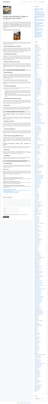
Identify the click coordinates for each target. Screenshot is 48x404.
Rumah (35, 339)
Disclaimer (30, 1)
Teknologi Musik (36, 367)
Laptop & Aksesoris (37, 201)
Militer (35, 228)
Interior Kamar (36, 151)
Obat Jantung (36, 242)
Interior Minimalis (37, 152)
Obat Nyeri (36, 244)
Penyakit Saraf (36, 277)
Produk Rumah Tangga (37, 325)
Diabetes (35, 95)
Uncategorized (14, 189)
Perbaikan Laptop (37, 302)
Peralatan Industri (37, 292)
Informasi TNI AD (37, 148)
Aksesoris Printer (37, 50)
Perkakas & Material (37, 306)
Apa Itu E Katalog (37, 59)
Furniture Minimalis (37, 128)
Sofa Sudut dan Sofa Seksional (39, 354)
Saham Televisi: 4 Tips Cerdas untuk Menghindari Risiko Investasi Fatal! (39, 20)
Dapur (35, 76)
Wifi (35, 391)
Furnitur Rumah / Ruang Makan (39, 122)
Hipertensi (36, 137)
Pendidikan (36, 267)
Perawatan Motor (37, 301)
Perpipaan (36, 316)
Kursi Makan (36, 196)
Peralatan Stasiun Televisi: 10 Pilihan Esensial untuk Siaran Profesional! (38, 9)
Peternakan (36, 319)
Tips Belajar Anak (37, 372)
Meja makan (36, 220)
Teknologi (35, 362)
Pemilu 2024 (36, 263)
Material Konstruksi (37, 214)
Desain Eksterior (36, 88)
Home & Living (36, 138)
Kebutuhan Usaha (37, 167)
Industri (35, 143)
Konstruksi (36, 187)
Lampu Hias (36, 199)
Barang (35, 66)
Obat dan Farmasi (37, 238)
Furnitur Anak (36, 112)
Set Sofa (35, 349)
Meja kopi (35, 219)
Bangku (5, 189)
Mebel (25, 1)
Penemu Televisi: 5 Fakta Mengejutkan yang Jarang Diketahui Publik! (38, 36)
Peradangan (36, 286)
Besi (35, 69)
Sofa (35, 352)
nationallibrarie (6, 1)
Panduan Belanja (37, 253)
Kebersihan (36, 163)
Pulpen (35, 329)
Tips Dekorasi (36, 373)
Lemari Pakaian (36, 206)
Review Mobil (36, 333)
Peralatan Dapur (36, 290)
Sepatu (35, 344)
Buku (35, 71)
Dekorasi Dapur (36, 78)
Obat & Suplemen (37, 234)
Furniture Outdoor (37, 129)
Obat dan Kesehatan (37, 239)
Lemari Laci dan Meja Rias (38, 205)
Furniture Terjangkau (37, 132)
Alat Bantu (36, 51)
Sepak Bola (36, 343)
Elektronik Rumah (37, 103)
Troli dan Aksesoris (37, 386)
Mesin (35, 224)
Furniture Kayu (36, 125)
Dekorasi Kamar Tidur (37, 83)
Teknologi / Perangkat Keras (38, 363)
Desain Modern (36, 93)
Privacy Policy (35, 1)
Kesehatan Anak (36, 180)
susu (35, 358)
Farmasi (35, 107)
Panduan (35, 252)
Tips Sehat (36, 377)
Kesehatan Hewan (37, 181)
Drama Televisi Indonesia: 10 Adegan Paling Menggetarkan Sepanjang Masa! (38, 23)
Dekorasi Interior (36, 79)
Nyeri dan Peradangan (37, 230)
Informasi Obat (36, 147)
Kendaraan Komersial (37, 171)
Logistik (35, 209)
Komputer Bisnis (36, 186)
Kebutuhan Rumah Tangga (38, 166)
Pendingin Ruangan (37, 268)
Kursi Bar (35, 191)
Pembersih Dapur (37, 262)
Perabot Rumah (36, 281)
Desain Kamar (36, 90)
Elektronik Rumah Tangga (38, 104)
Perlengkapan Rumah (37, 314)
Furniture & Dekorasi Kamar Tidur (39, 123)
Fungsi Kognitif (36, 109)
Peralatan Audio (36, 287)
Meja (35, 215)
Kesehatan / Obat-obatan (38, 175)
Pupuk (35, 330)
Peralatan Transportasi (37, 297)
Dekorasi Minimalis (37, 84)
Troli (35, 383)
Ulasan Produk (36, 387)
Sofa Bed (35, 353)
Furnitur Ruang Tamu (37, 119)
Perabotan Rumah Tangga (38, 285)
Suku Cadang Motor (37, 357)
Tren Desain (36, 382)
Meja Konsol (36, 218)
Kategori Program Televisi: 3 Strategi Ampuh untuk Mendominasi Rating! (38, 33)
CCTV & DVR (36, 75)
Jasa (35, 156)
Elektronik (35, 102)
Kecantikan (36, 168)
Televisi (35, 368)
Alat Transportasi (37, 55)
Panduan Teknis (36, 259)
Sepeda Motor (36, 345)
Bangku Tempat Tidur (37, 64)
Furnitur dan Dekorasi (37, 113)
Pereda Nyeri (36, 305)
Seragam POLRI (36, 348)
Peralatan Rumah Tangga (38, 296)
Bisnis (35, 70)
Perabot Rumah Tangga (38, 282)
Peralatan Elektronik (37, 291)
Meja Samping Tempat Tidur (38, 223)
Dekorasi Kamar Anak (37, 80)
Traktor (35, 378)
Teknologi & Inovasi (37, 364)
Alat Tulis (35, 56)
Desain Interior (36, 89)
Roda (35, 335)
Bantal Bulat (36, 65)
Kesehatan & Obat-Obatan (38, 177)
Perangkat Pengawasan (38, 300)
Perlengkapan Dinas (37, 310)
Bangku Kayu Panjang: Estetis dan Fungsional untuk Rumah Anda (12, 191)
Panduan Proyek (36, 258)
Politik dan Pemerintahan (38, 320)
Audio (35, 60)
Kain (35, 157)
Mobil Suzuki (36, 229)
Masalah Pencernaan (37, 210)
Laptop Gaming (36, 204)
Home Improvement (37, 139)
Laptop (35, 200)
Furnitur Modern (36, 118)
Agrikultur (35, 46)
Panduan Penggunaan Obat (38, 257)
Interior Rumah (36, 153)
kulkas (35, 190)
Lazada (16, 40)
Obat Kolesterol (36, 243)
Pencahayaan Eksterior (37, 266)
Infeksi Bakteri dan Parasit (38, 144)
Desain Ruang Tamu (37, 94)
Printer (35, 321)
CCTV (35, 74)
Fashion (35, 108)
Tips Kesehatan (36, 376)
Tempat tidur (36, 369)
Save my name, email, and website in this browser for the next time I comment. (16, 214)
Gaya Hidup (36, 133)
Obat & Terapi (36, 235)
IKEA (35, 142)
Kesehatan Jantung (37, 182)
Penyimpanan (36, 278)
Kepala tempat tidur (37, 172)
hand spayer (36, 134)
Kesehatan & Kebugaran (38, 176)
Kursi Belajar (36, 195)
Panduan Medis (36, 254)
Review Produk (36, 334)
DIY (35, 98)
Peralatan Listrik (36, 295)
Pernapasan (36, 315)
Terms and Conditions (41, 1)
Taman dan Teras (37, 359)
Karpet (35, 161)
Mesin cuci (36, 225)
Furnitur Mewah (36, 117)
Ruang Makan (36, 338)
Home (22, 1)
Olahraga (35, 247)
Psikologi (35, 328)
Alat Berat (36, 52)
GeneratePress (29, 402)
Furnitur (11, 189)
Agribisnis (35, 45)
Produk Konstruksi (37, 324)
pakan (35, 249)
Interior (35, 149)
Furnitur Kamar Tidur (37, 114)
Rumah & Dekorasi (37, 340)
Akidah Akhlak (36, 47)
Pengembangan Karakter (38, 271)
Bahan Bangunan (37, 61)
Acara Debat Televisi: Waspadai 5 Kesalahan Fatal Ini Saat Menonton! (39, 26)
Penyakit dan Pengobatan (38, 276)
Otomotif (35, 248)
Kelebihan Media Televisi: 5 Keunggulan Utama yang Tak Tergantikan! (38, 29)
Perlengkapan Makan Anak (38, 311)
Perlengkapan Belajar (37, 309)
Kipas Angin (36, 185)
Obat (35, 233)
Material (35, 211)
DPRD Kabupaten (37, 99)
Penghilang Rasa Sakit (37, 272)
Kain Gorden (36, 158)
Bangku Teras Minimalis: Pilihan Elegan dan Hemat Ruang (11, 192)
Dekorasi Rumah (8, 189)
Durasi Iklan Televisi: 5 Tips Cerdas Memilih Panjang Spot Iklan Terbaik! (39, 17)
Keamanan (36, 162)
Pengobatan (36, 273)
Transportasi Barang (37, 381)
